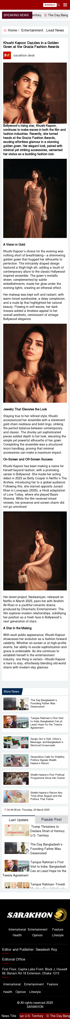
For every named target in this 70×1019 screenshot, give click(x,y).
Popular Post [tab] (51, 819)
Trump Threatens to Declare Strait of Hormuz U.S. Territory (47, 831)
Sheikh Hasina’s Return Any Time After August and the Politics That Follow (46, 796)
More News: (12, 691)
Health (17, 935)
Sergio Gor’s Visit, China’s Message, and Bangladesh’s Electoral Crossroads (46, 742)
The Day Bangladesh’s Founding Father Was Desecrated (43, 703)
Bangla (50, 5)
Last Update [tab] (18, 820)
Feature (57, 929)
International (17, 929)
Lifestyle (58, 935)
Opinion (37, 935)
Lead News (55, 30)
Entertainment (37, 929)
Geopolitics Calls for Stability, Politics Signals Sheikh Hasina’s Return (47, 760)
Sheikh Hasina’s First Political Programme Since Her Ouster (47, 776)
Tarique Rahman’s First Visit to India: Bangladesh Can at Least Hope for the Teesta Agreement (47, 723)
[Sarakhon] (35, 915)
